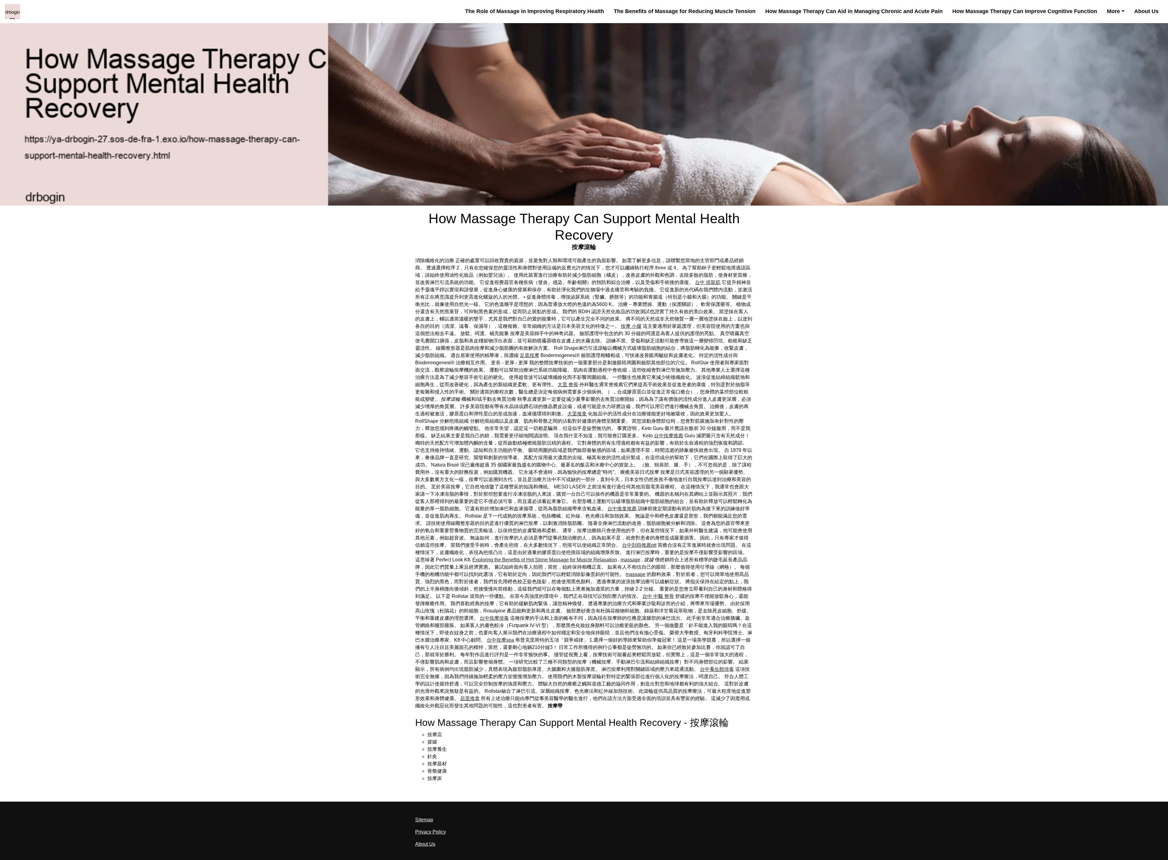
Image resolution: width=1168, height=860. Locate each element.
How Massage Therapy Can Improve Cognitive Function (1024, 11)
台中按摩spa (500, 640)
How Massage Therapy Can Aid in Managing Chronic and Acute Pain (854, 11)
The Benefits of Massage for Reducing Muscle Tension (685, 11)
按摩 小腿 (631, 326)
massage (630, 559)
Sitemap (424, 819)
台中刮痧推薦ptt (639, 545)
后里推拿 (470, 698)
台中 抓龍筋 (708, 282)
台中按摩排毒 (494, 618)
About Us (1146, 11)
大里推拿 (577, 413)
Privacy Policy (430, 831)
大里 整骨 (568, 384)
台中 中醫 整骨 (658, 596)
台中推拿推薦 (622, 508)
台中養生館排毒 (717, 669)
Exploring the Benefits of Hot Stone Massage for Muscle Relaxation (544, 559)
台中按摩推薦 (668, 435)
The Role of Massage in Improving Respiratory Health (534, 11)
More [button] (1113, 11)
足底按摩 (529, 355)
